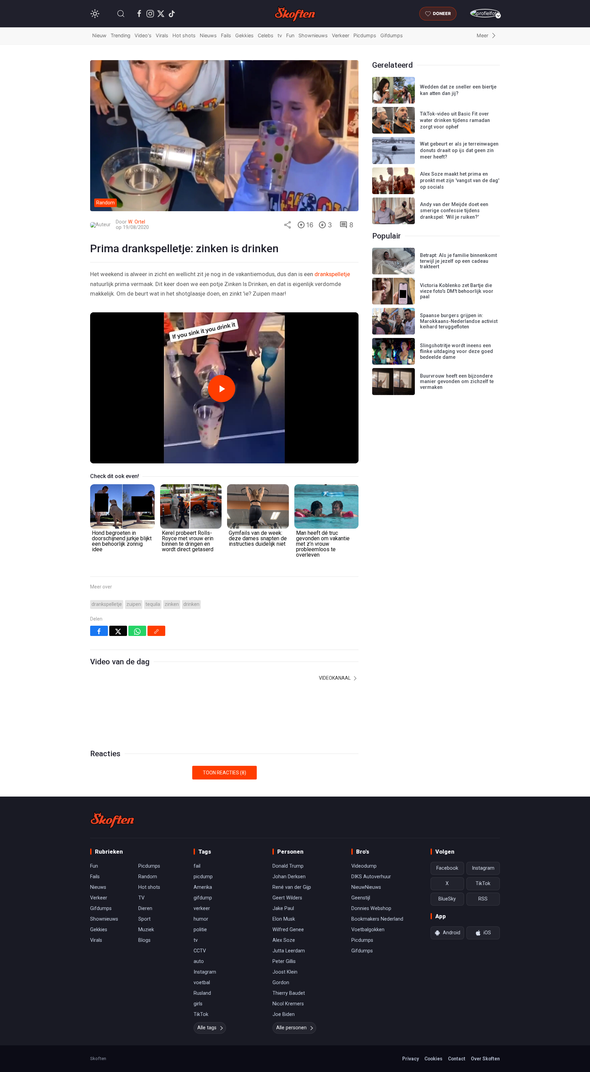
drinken (191, 604)
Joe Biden (283, 1014)
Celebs (265, 35)
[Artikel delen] (287, 225)
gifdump (203, 898)
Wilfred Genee (288, 930)
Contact (456, 1058)
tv (280, 35)
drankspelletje (332, 274)
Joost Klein (284, 972)
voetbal (202, 983)
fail (197, 866)
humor (201, 919)
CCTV (200, 951)
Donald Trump (288, 866)
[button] (121, 14)
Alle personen (291, 1028)
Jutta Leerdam (288, 951)
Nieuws (208, 35)
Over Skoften (485, 1058)
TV (141, 898)
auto (199, 961)
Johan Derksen (289, 877)
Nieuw (99, 35)
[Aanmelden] (485, 13)
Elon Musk (283, 919)
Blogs (144, 940)
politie (200, 930)
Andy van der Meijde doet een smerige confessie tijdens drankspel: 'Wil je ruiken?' (454, 211)
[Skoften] (112, 820)
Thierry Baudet (288, 993)
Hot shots (184, 35)
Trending (120, 35)
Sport (144, 919)
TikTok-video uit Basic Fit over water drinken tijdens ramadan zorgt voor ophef (455, 120)
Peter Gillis (284, 961)
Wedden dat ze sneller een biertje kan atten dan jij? (458, 90)
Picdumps (364, 35)
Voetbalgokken (367, 930)
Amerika (203, 887)
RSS (483, 899)
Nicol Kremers (288, 1004)
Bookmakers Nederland (377, 919)
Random (147, 877)
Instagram (205, 972)
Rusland (202, 993)
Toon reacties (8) (224, 772)
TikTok (201, 1014)
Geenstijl (360, 898)
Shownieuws (313, 35)
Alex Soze (283, 940)
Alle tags (206, 1028)
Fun (290, 35)
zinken (172, 604)
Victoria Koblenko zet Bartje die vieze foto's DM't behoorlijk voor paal (456, 291)
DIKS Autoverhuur (371, 877)
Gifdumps (391, 35)
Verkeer (340, 35)
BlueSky (447, 899)
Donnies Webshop (371, 908)
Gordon (280, 983)
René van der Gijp (291, 887)
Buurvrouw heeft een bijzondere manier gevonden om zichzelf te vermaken (457, 381)
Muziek (146, 930)
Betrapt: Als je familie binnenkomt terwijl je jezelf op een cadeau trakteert (458, 261)
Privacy (410, 1058)
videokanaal (335, 678)
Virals (162, 35)
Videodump (364, 866)
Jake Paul (283, 908)
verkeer (202, 908)
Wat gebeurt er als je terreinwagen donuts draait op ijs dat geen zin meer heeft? (459, 150)
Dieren (145, 908)
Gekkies (244, 35)
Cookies (433, 1058)
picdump (203, 877)
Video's (143, 35)
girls (198, 1004)
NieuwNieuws (366, 887)
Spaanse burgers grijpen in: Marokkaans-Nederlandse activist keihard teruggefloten (458, 321)
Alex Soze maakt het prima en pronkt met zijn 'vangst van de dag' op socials (459, 180)
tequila (152, 604)
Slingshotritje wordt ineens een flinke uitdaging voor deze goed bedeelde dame (456, 351)
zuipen (133, 604)
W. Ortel (136, 222)
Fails (226, 35)
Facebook (447, 868)
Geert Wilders (287, 898)
